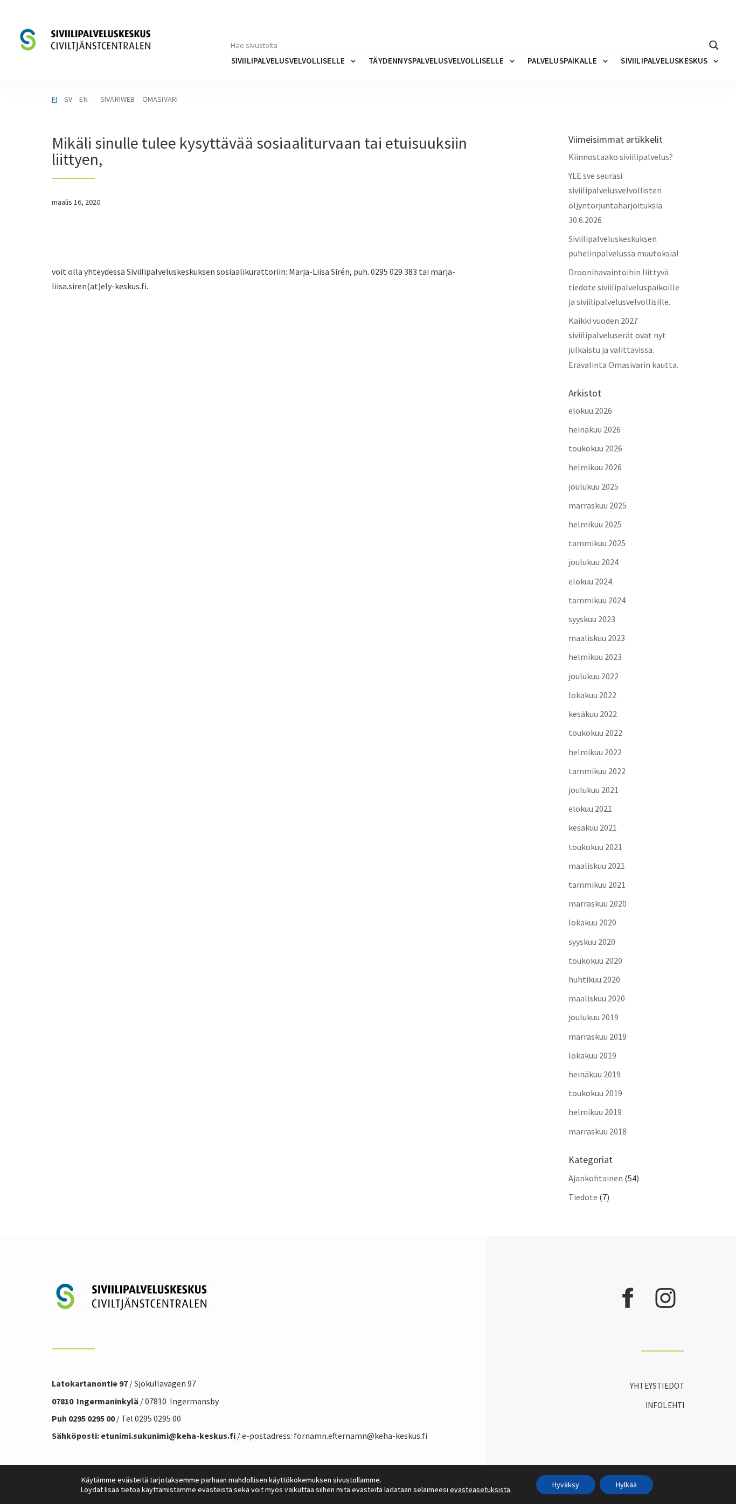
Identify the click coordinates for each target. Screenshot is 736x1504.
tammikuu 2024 (597, 600)
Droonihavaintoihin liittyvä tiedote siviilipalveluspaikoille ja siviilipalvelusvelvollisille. (623, 287)
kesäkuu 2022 (592, 713)
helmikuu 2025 (595, 524)
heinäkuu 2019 (594, 1074)
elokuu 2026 (590, 410)
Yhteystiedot (657, 1386)
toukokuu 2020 (595, 960)
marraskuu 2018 (597, 1131)
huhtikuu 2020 (594, 979)
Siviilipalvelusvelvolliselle (288, 60)
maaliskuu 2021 (596, 865)
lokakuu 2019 (592, 1055)
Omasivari (160, 99)
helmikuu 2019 (595, 1111)
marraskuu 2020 (597, 903)
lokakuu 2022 (592, 695)
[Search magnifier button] (713, 45)
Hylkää (626, 1484)
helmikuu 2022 (595, 752)
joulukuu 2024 (593, 561)
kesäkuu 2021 (592, 827)
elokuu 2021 (590, 808)
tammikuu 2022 (597, 770)
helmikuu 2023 (595, 656)
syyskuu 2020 (591, 941)
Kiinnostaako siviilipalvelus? (620, 156)
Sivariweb (117, 99)
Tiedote (583, 1197)
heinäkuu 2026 (594, 429)
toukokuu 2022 (595, 732)
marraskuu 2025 (597, 505)
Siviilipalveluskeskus (664, 60)
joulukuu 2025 (593, 486)
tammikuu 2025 (597, 543)
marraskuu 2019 (597, 1036)
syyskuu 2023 (591, 619)
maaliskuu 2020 (596, 998)
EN (83, 99)
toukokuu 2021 (595, 846)
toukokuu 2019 (595, 1093)
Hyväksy (565, 1484)
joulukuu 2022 (593, 676)
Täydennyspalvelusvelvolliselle (436, 60)
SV (68, 99)
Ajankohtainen (595, 1178)
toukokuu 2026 (595, 448)
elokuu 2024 (590, 581)
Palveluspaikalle (562, 60)
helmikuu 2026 (595, 467)
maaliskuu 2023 (596, 637)
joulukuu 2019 (593, 1017)
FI (54, 99)
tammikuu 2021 (597, 884)
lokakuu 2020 (592, 922)
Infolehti (665, 1405)
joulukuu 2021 (593, 789)
